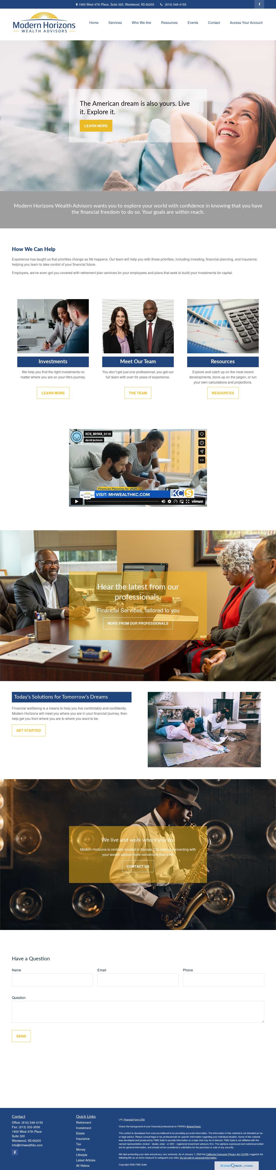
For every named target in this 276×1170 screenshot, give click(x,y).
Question (19, 997)
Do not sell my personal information (198, 1157)
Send (21, 1036)
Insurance (83, 1138)
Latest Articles (85, 1160)
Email (101, 969)
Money (80, 1149)
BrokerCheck (194, 1126)
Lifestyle (81, 1155)
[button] (94, 22)
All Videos (82, 1165)
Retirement (83, 1122)
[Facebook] (259, 4)
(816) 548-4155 (175, 4)
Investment (83, 1128)
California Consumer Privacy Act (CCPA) (227, 1154)
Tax (78, 1144)
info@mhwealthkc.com (27, 1145)
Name (16, 969)
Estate (80, 1133)
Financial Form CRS (134, 1119)
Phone (188, 969)
